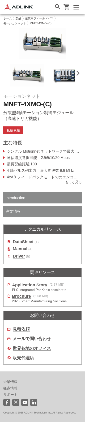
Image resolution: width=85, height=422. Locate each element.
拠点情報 (10, 388)
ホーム (7, 18)
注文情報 (13, 211)
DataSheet (23, 242)
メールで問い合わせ (32, 338)
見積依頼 (21, 329)
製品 (18, 18)
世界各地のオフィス (32, 348)
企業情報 (10, 382)
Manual (20, 249)
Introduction (15, 198)
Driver (19, 256)
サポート (10, 394)
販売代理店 (23, 358)
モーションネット (14, 23)
